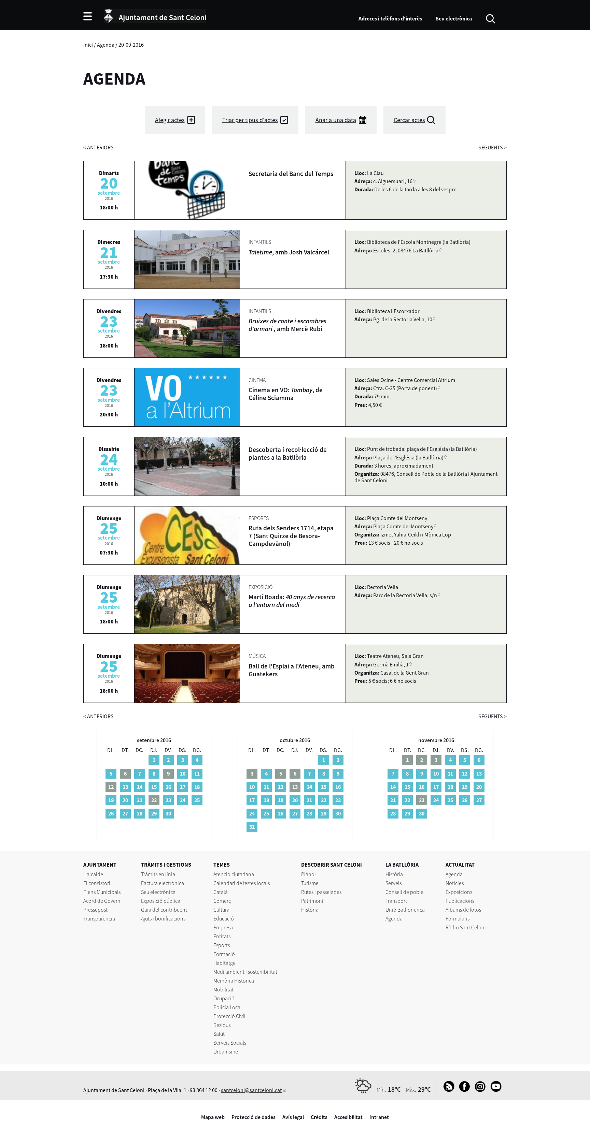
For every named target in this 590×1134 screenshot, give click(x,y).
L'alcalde (93, 874)
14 (139, 786)
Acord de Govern (102, 900)
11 (197, 773)
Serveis (393, 883)
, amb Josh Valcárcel (289, 252)
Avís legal (293, 1117)
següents (492, 147)
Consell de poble (404, 891)
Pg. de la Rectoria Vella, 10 (402, 319)
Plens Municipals (102, 891)
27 (125, 813)
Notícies (455, 883)
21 (139, 800)
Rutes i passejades (321, 891)
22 (323, 800)
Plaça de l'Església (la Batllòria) (408, 457)
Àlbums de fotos (463, 909)
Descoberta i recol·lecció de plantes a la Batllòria (288, 453)
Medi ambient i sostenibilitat (245, 971)
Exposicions (459, 891)
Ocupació (224, 998)
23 (168, 800)
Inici (88, 44)
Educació (223, 918)
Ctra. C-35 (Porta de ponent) (405, 388)
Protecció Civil (229, 1016)
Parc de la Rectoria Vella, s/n (405, 595)
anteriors (98, 147)
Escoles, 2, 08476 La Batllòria (405, 250)
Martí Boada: (292, 601)
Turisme (310, 883)
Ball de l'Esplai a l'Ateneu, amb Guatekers (292, 670)
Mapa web (213, 1117)
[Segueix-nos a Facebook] (462, 1090)
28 (139, 813)
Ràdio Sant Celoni (466, 927)
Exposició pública (160, 900)
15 (154, 786)
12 (280, 786)
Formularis (457, 918)
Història (310, 909)
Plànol (308, 874)
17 (182, 786)
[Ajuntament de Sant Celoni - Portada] (155, 15)
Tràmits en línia (158, 874)
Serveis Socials (229, 1042)
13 (125, 786)
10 (182, 773)
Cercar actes (409, 120)
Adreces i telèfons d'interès (390, 18)
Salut (219, 1033)
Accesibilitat (348, 1117)
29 (154, 813)
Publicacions (460, 900)
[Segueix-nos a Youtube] (494, 1090)
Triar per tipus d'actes (250, 120)
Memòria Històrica (233, 980)
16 (168, 786)
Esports (221, 945)
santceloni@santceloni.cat (251, 1090)
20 (125, 800)
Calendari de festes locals (241, 883)
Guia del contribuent (164, 909)
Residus (221, 1024)
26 (111, 813)
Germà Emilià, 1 (391, 664)
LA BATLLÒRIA (402, 864)
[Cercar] (490, 18)
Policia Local (227, 1007)
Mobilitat (223, 989)
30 (168, 813)
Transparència (99, 918)
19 (111, 800)
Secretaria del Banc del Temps (291, 174)
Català (220, 891)
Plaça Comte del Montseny (403, 526)
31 (252, 826)
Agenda (105, 44)
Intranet (379, 1117)
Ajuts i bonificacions (163, 918)
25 (197, 800)
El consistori (96, 883)
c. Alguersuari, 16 (392, 181)
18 (197, 786)
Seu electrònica (454, 18)
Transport (396, 900)
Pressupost (95, 909)
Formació (224, 954)
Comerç (222, 900)
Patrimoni (312, 900)
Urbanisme (225, 1051)
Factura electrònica (162, 883)
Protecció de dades (253, 1117)
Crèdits (319, 1117)
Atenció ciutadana (233, 874)
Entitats (221, 936)
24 (182, 800)
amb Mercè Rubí (287, 325)
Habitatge (224, 962)
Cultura (221, 909)
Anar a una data (335, 120)
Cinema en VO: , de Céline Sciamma (286, 394)
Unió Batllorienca (405, 909)
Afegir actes (170, 120)
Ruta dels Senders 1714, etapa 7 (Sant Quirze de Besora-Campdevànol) (291, 536)
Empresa (223, 927)
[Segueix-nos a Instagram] (478, 1090)
